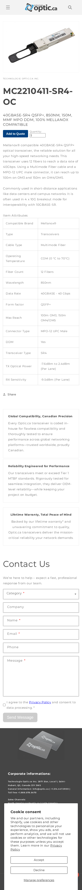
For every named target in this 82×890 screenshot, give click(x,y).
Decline (39, 870)
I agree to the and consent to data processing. (41, 705)
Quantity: (36, 131)
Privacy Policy (40, 702)
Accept (39, 860)
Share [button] (12, 394)
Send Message (20, 717)
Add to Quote (15, 133)
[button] (8, 7)
